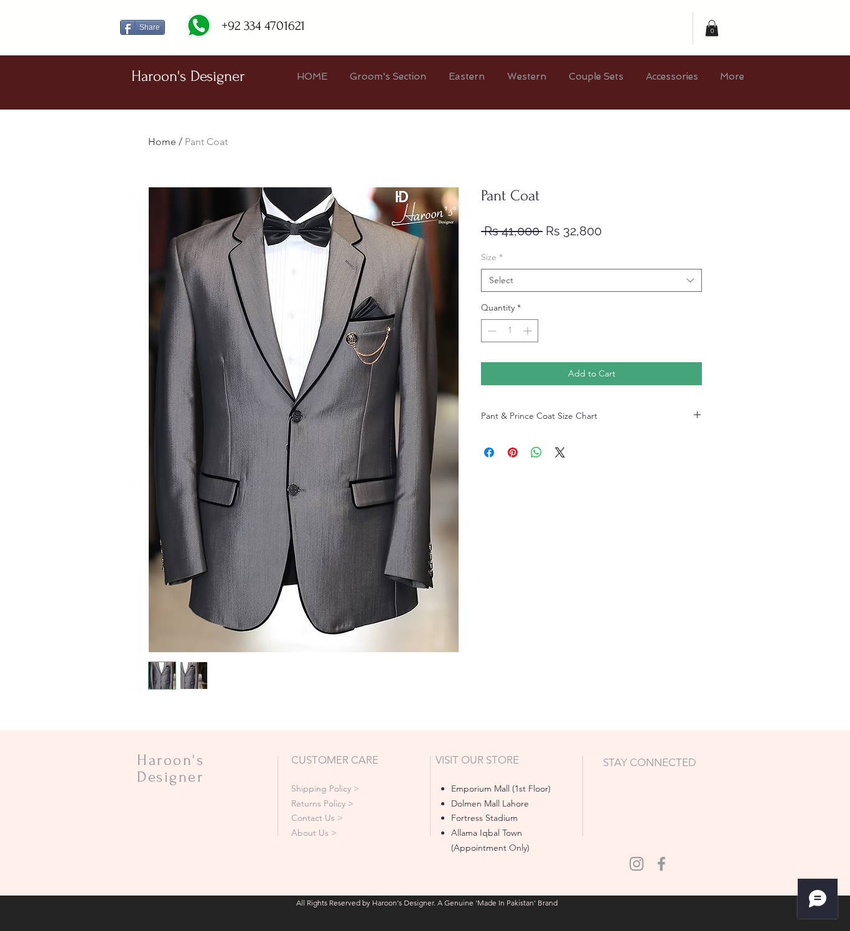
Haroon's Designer (188, 76)
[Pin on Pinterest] (512, 452)
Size (492, 257)
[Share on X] (560, 452)
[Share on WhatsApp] (536, 452)
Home (162, 141)
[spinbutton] (509, 331)
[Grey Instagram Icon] (636, 863)
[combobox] (591, 280)
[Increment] (528, 331)
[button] (712, 28)
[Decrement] (490, 331)
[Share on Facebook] (489, 452)
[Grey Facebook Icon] (661, 863)
